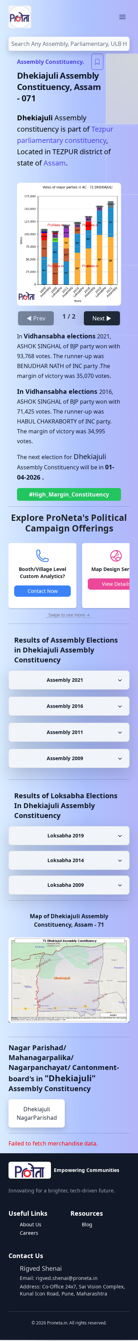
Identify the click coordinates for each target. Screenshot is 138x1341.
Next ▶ (101, 318)
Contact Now (43, 591)
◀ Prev (36, 318)
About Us (30, 1224)
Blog (87, 1224)
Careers (29, 1232)
